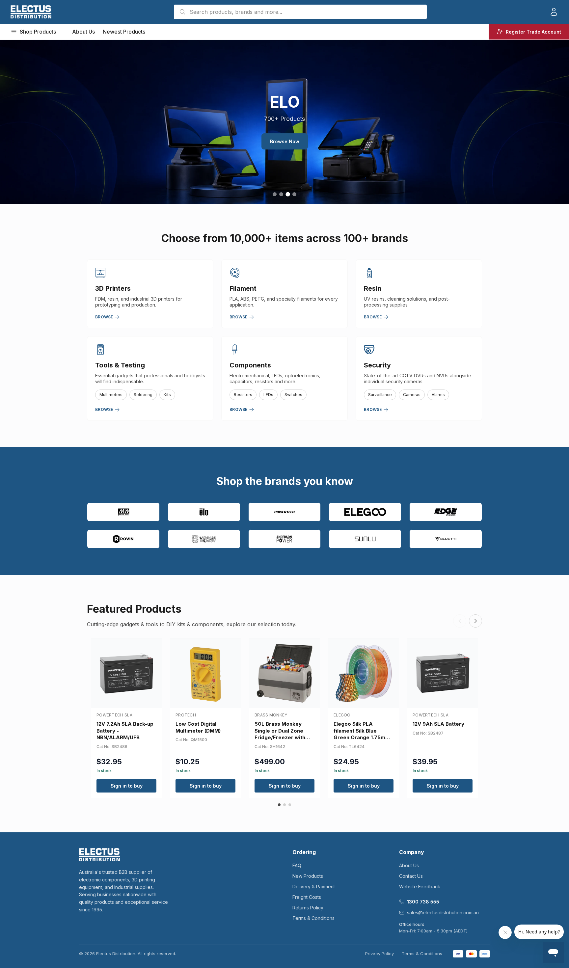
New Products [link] (307, 876)
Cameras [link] (411, 394)
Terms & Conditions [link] (313, 918)
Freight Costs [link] (306, 897)
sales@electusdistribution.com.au (443, 912)
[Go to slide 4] (294, 194)
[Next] (475, 621)
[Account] (553, 11)
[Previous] (459, 621)
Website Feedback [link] (419, 886)
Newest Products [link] (124, 31)
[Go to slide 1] (275, 194)
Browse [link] (104, 316)
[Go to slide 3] (287, 194)
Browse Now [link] (284, 141)
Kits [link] (167, 394)
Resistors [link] (243, 394)
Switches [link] (293, 394)
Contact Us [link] (411, 876)
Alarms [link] (438, 394)
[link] (31, 11)
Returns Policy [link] (307, 907)
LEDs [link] (268, 394)
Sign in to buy (127, 786)
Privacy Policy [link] (379, 953)
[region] (284, 122)
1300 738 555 (423, 901)
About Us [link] (83, 31)
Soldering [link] (143, 394)
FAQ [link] (296, 865)
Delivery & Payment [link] (313, 886)
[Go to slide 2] (281, 194)
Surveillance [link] (380, 394)
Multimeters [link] (110, 394)
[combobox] (300, 12)
